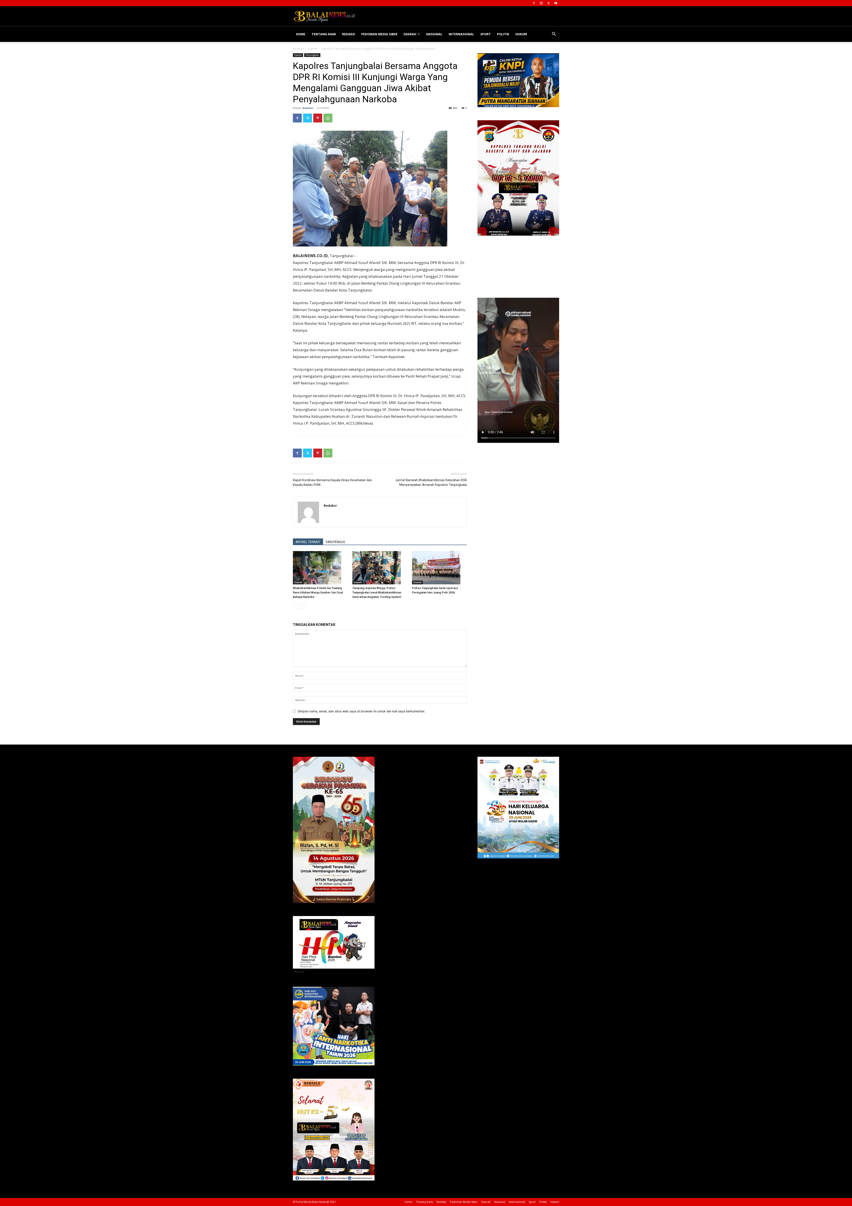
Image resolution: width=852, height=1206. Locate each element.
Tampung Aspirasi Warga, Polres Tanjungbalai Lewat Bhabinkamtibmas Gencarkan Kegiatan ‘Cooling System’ (376, 592)
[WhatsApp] (327, 118)
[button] (553, 34)
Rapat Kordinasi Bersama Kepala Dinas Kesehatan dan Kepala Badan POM (332, 482)
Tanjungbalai (312, 55)
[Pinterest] (317, 118)
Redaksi (348, 34)
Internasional (461, 34)
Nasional (434, 34)
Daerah (410, 34)
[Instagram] (541, 3)
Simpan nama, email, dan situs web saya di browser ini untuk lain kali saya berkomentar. (361, 711)
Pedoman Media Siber (379, 34)
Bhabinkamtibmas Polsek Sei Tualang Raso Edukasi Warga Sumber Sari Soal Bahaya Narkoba (318, 592)
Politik (503, 34)
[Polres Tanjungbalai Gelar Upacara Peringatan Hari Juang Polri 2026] (439, 567)
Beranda (298, 49)
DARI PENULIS (335, 542)
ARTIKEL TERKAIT (308, 542)
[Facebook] (534, 3)
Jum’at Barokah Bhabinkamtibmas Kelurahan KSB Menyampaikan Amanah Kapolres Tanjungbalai (431, 482)
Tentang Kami (324, 34)
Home (300, 34)
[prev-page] (295, 606)
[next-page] (303, 606)
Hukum (521, 34)
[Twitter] (548, 3)
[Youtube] (555, 3)
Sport (485, 34)
